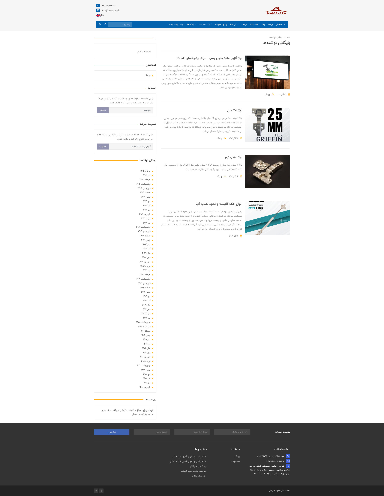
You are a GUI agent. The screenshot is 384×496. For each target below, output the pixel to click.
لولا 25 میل (234, 110)
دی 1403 (146, 244)
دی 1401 (146, 339)
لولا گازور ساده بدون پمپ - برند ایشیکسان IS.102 (209, 58)
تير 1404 (146, 223)
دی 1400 (146, 374)
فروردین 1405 (144, 188)
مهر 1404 (146, 210)
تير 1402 (146, 318)
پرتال (271, 490)
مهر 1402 (146, 309)
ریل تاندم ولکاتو (199, 476)
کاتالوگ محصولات (205, 24)
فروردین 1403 (144, 283)
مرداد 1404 (145, 218)
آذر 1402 (146, 300)
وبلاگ (263, 24)
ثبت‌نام (112, 432)
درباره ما (244, 24)
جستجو (102, 110)
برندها (270, 24)
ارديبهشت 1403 (143, 279)
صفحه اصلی (280, 24)
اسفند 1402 (145, 288)
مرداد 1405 (145, 171)
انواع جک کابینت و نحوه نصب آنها (218, 203)
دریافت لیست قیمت (176, 24)
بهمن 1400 (145, 370)
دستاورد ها (254, 24)
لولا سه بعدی (233, 157)
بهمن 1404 (145, 197)
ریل (144, 410)
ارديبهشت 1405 (143, 184)
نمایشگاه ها (191, 24)
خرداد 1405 (145, 179)
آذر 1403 (146, 249)
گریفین (122, 410)
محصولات (235, 461)
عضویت (102, 146)
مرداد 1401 (145, 361)
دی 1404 (146, 201)
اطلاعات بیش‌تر (144, 52)
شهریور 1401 (145, 357)
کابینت (130, 410)
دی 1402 (146, 296)
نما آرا (134, 414)
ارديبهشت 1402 (143, 322)
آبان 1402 (146, 305)
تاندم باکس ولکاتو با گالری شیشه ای (190, 456)
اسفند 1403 (145, 236)
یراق (138, 410)
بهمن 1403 (145, 240)
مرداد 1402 (145, 313)
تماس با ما (234, 24)
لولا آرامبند (142, 414)
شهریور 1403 (144, 262)
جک (151, 414)
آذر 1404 (146, 205)
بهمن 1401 (145, 335)
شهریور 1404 (144, 214)
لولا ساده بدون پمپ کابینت (194, 471)
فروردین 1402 (144, 326)
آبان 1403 (145, 253)
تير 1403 (146, 270)
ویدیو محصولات (221, 24)
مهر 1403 (146, 257)
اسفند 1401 (145, 331)
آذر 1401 (146, 344)
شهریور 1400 (144, 387)
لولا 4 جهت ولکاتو (198, 466)
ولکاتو (114, 410)
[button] (100, 24)
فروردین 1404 (144, 231)
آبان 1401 (146, 348)
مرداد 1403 (145, 266)
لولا (151, 410)
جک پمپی (106, 410)
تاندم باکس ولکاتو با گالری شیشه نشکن (188, 461)
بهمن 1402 (145, 292)
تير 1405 (146, 175)
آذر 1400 (146, 378)
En (102, 15)
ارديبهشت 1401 (143, 365)
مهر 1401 (146, 352)
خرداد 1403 (145, 275)
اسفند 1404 (145, 192)
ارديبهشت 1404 (143, 227)
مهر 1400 (146, 383)
